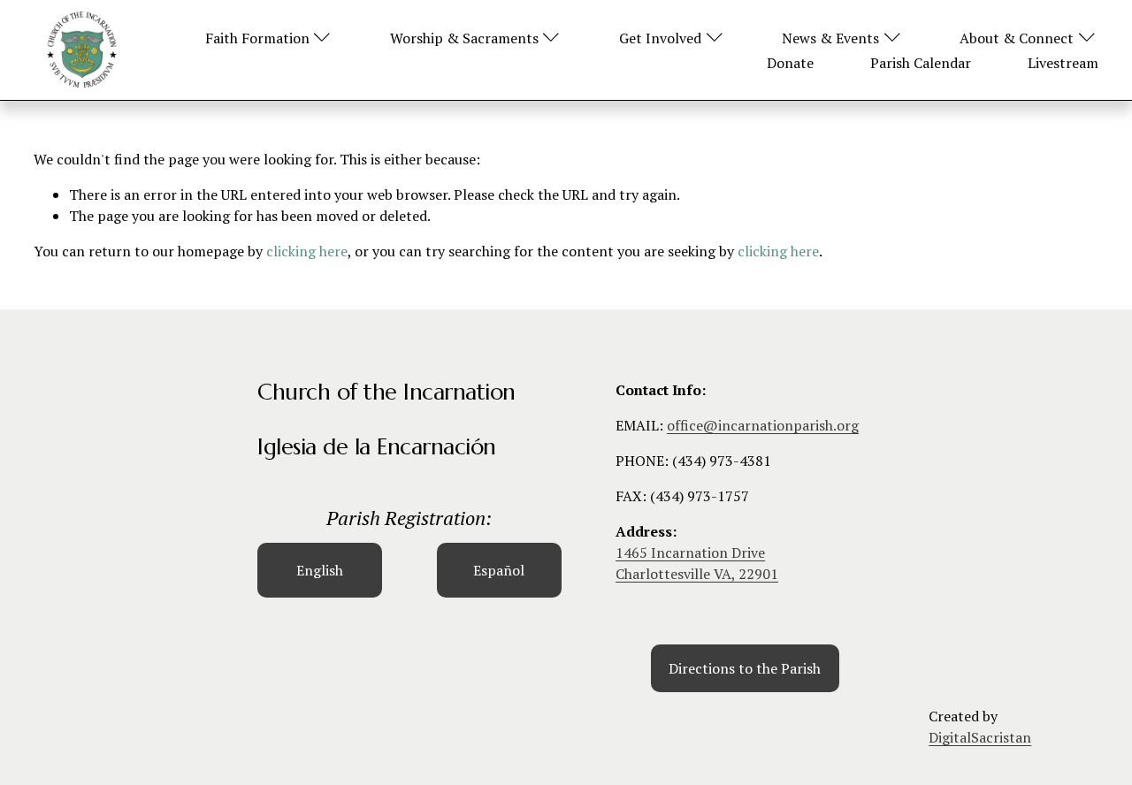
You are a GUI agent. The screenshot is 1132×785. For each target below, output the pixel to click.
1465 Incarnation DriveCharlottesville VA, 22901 (697, 563)
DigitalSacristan (980, 737)
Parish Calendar (920, 62)
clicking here (307, 251)
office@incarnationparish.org (763, 425)
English (319, 570)
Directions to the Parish (745, 668)
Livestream (1063, 62)
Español (498, 570)
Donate (790, 62)
